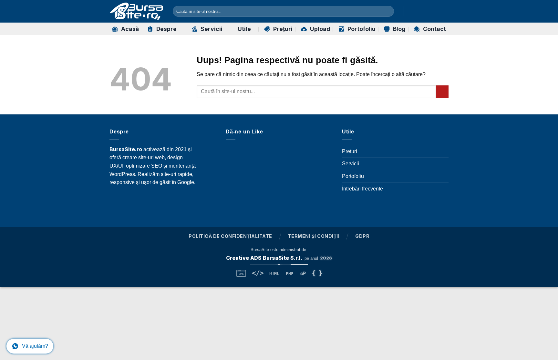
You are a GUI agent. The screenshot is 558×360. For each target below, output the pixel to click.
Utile (244, 28)
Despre (166, 28)
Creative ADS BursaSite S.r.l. (264, 258)
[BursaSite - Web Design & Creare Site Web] (136, 11)
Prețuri (283, 28)
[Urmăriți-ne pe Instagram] (419, 11)
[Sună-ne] (194, 199)
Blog (399, 28)
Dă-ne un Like (244, 131)
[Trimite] (387, 11)
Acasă (130, 28)
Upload (320, 28)
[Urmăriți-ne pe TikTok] (427, 11)
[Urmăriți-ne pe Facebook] (410, 11)
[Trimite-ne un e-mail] (444, 11)
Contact (434, 28)
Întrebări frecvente (362, 188)
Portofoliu (361, 28)
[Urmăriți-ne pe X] (436, 11)
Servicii (211, 28)
